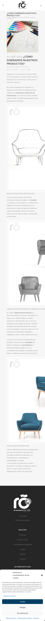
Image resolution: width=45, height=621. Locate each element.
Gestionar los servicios (9, 596)
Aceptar (22, 602)
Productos (22, 535)
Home (9, 17)
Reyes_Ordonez (12, 69)
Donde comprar (22, 540)
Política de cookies (11, 618)
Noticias (14, 17)
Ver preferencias (22, 613)
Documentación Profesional (22, 544)
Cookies (22, 549)
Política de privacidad (22, 520)
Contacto (22, 559)
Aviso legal (22, 516)
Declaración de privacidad (24, 618)
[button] (42, 575)
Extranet (22, 554)
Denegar (22, 607)
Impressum (36, 618)
